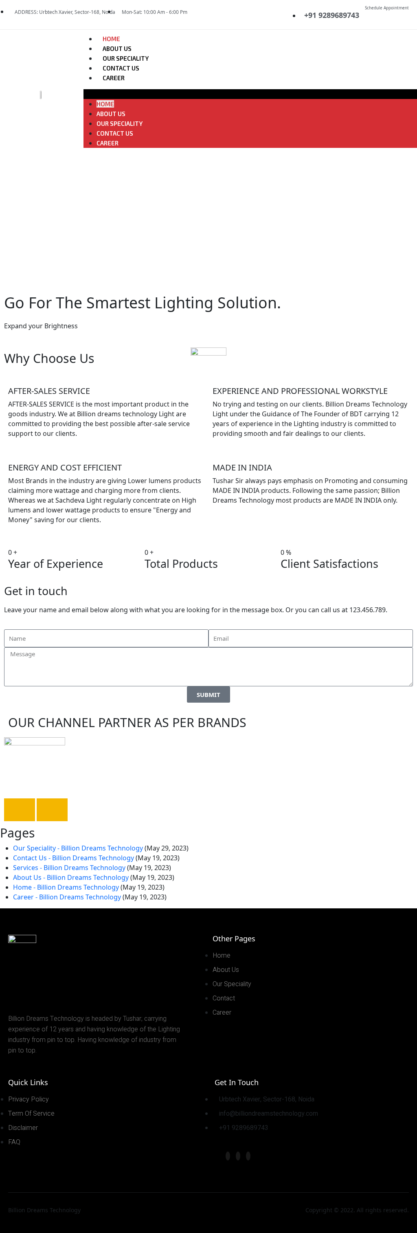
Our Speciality (126, 58)
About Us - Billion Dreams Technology (71, 877)
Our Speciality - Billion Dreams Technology (78, 848)
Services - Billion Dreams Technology (69, 867)
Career (114, 77)
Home (111, 38)
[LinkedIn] (248, 1156)
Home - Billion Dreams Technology (66, 887)
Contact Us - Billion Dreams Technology (73, 857)
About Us (117, 48)
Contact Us (121, 68)
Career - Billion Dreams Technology (67, 896)
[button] (250, 94)
